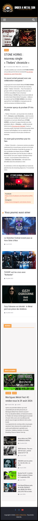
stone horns (25, 66)
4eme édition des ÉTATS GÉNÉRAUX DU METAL (24, 439)
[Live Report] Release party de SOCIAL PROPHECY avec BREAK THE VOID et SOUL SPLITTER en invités (25, 488)
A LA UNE (8, 393)
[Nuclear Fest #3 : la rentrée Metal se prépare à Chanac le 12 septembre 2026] (10, 476)
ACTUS (6, 50)
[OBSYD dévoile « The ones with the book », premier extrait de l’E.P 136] (10, 452)
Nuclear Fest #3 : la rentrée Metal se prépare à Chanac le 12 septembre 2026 (25, 475)
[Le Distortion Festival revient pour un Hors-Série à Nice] (19, 218)
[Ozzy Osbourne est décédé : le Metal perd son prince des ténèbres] (19, 286)
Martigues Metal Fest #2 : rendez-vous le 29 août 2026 (18, 399)
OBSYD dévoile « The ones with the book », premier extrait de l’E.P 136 (25, 451)
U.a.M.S (18, 404)
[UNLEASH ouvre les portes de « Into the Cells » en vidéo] (10, 464)
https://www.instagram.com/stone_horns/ (18, 202)
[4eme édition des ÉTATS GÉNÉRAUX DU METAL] (10, 440)
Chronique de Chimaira (18, 126)
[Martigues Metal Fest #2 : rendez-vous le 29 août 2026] (19, 382)
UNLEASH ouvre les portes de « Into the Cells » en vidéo (25, 463)
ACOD (19, 66)
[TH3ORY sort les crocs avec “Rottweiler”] (19, 252)
